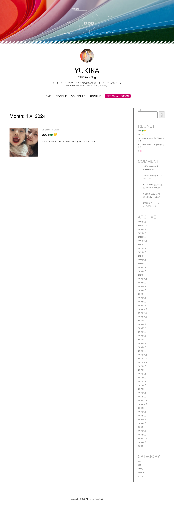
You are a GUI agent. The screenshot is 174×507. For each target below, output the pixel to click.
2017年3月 (142, 389)
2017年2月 (142, 392)
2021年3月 (142, 248)
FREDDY (141, 472)
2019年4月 (142, 294)
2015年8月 (142, 442)
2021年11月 (142, 240)
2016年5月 (142, 423)
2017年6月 (142, 377)
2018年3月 (142, 343)
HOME (48, 96)
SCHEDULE (78, 96)
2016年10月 (142, 404)
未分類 (140, 476)
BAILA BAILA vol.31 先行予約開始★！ (151, 139)
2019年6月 (142, 286)
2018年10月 (142, 316)
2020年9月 (142, 259)
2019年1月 (142, 305)
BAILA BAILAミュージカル (153, 184)
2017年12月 (142, 354)
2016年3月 (142, 431)
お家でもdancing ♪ (150, 166)
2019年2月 (142, 301)
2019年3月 (142, 298)
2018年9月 (142, 320)
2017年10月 (142, 362)
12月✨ (141, 134)
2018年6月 (142, 332)
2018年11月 (142, 313)
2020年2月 (142, 271)
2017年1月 (142, 396)
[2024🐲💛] (24, 143)
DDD (83, 498)
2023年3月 (142, 229)
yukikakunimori (148, 169)
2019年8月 (142, 282)
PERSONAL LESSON (118, 96)
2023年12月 (142, 225)
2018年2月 (142, 347)
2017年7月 (142, 373)
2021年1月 (142, 256)
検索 (139, 110)
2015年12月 (142, 438)
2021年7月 (142, 244)
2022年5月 (142, 237)
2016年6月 (142, 419)
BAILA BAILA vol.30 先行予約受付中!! (151, 145)
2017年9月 (142, 366)
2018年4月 (142, 339)
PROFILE (61, 96)
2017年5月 (142, 381)
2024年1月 (142, 221)
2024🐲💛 (49, 134)
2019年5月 (142, 290)
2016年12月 (142, 400)
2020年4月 (142, 263)
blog (139, 461)
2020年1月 (142, 275)
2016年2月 (142, 434)
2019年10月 (142, 278)
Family (140, 468)
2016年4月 (142, 427)
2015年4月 (142, 446)
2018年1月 (142, 351)
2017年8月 (142, 370)
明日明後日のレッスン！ (153, 194)
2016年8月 (142, 412)
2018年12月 (142, 309)
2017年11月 (142, 358)
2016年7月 (142, 415)
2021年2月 (142, 252)
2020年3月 (142, 267)
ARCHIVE (95, 96)
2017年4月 (142, 385)
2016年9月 (142, 408)
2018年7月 (142, 328)
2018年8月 (142, 324)
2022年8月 (142, 233)
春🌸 (140, 151)
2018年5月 (142, 335)
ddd (139, 465)
